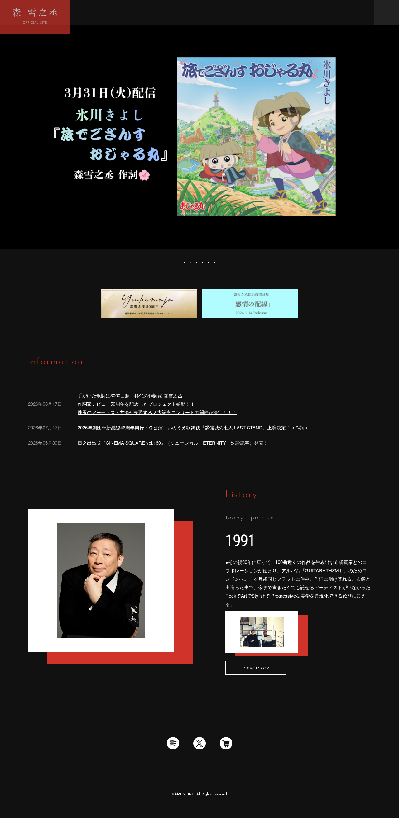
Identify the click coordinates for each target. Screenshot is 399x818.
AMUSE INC (184, 794)
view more (255, 668)
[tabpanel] (199, 137)
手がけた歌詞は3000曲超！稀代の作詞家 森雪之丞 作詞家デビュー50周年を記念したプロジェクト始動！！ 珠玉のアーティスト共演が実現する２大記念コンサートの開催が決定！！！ (157, 403)
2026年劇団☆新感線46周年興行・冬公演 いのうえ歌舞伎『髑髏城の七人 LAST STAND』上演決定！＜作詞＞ (193, 427)
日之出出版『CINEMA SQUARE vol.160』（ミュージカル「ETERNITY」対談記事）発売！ (173, 442)
